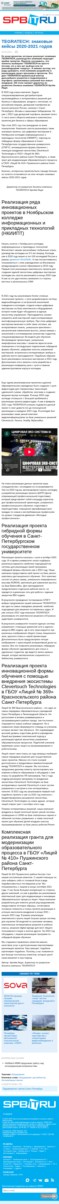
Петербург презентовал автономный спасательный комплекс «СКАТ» (13, 1038)
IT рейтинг (34, 1149)
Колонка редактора (20, 1149)
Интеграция (28, 1162)
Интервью (27, 1147)
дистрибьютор (39, 1078)
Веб (50, 1162)
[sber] (29, 5)
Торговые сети (30, 1164)
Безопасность (40, 1162)
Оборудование (18, 1074)
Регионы (39, 33)
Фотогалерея (8, 1153)
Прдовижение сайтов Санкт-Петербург (23, 1088)
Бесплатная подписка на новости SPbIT (23, 1186)
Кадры (17, 1166)
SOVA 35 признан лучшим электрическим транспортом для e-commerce (14, 1001)
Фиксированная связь (12, 1162)
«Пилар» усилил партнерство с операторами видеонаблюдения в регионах (42, 1038)
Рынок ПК (7, 1164)
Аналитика (17, 1147)
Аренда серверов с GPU (13, 1175)
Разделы (29, 33)
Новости (6, 1147)
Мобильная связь (20, 1159)
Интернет (7, 1159)
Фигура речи (23, 1151)
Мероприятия (39, 1147)
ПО (54, 1164)
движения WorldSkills (20, 259)
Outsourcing (8, 1166)
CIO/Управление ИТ (38, 1159)
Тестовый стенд (9, 1151)
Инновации (7, 1168)
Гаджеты (18, 1168)
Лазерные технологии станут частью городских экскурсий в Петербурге (43, 999)
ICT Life (44, 1149)
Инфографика (21, 1153)
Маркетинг (18, 1164)
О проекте (7, 1114)
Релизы (34, 1151)
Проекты (50, 1147)
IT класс (6, 1149)
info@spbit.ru (8, 1136)
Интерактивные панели (12, 1080)
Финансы (41, 1166)
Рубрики (18, 33)
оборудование (25, 1078)
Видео (41, 1151)
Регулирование (29, 1166)
